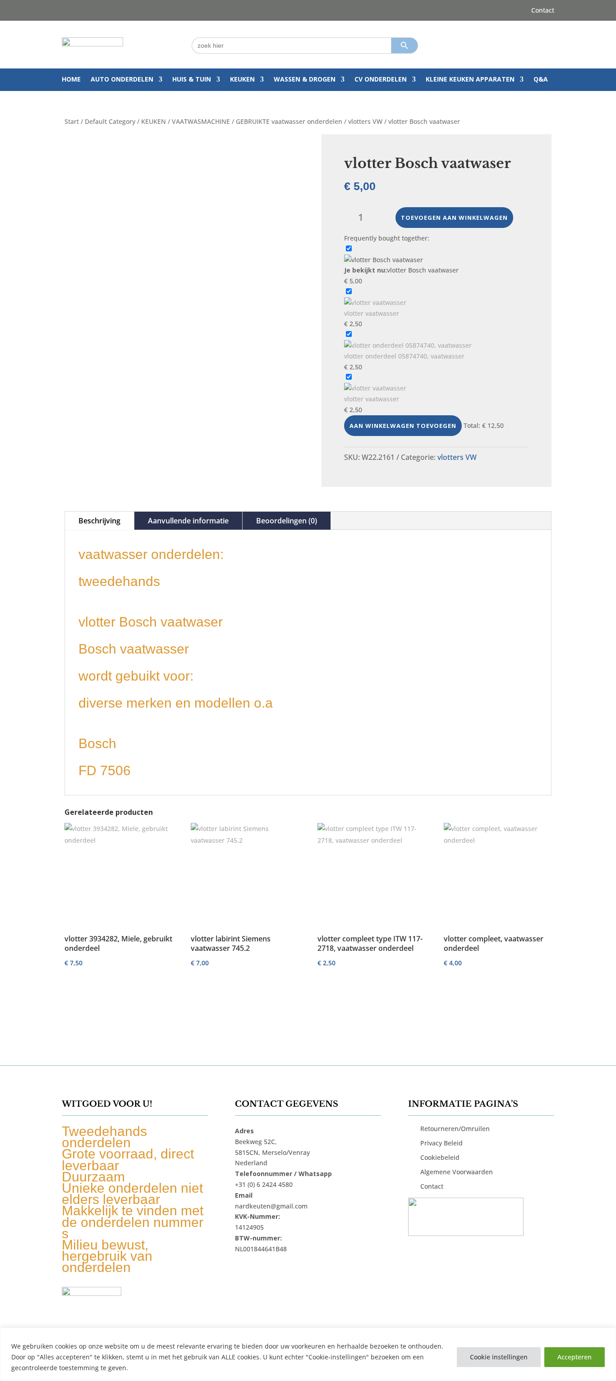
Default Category (110, 121)
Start (71, 121)
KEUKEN (242, 79)
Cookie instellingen (499, 1357)
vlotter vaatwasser (371, 313)
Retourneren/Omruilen (455, 1128)
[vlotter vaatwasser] (375, 302)
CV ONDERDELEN (380, 79)
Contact (542, 10)
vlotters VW (365, 121)
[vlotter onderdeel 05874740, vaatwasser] (408, 345)
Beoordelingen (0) (286, 521)
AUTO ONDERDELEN (122, 79)
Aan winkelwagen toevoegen (402, 426)
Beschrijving (99, 521)
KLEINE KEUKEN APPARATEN (470, 79)
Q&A (540, 79)
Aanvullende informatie (188, 521)
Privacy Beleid (441, 1143)
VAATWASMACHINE (201, 121)
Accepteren (574, 1357)
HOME (71, 79)
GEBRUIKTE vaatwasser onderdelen (289, 121)
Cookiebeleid (440, 1157)
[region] (308, 1354)
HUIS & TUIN (191, 79)
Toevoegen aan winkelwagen (454, 218)
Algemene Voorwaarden (456, 1171)
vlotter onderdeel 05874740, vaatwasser (404, 356)
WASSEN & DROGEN (305, 79)
